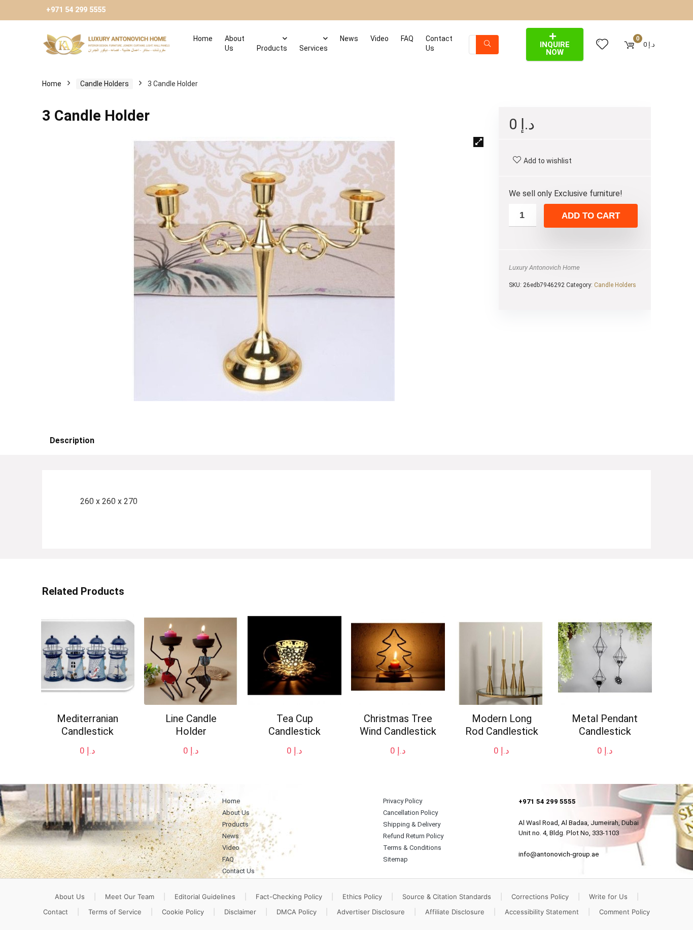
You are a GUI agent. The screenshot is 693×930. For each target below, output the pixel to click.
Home (203, 38)
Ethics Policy (362, 896)
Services (313, 48)
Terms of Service (115, 912)
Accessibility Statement (542, 912)
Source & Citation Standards (446, 896)
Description (72, 440)
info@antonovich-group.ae (558, 854)
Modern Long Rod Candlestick (501, 724)
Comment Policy (624, 912)
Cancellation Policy (410, 812)
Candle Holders (104, 84)
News (349, 38)
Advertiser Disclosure (371, 912)
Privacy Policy (402, 801)
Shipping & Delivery (411, 824)
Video (379, 38)
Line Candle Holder (191, 724)
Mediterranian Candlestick (87, 724)
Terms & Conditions (412, 847)
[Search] (487, 44)
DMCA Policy (296, 912)
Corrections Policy (540, 896)
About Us (235, 43)
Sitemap (395, 859)
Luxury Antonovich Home (544, 267)
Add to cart (591, 216)
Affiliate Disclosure (454, 912)
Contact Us (439, 43)
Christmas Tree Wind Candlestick (398, 724)
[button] (478, 142)
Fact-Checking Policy (289, 896)
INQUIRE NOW (555, 48)
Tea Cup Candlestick (294, 724)
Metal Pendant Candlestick (605, 724)
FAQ (407, 38)
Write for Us (608, 896)
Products (272, 48)
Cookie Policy (183, 912)
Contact (55, 912)
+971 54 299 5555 (76, 10)
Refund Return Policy (413, 836)
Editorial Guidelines (205, 896)
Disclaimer (240, 912)
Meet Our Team (129, 896)
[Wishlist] (602, 44)
